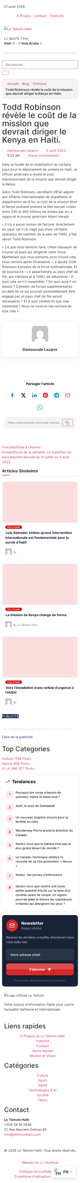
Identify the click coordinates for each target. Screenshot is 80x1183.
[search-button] (5, 72)
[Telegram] (56, 395)
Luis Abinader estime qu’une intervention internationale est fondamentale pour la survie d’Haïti (38, 537)
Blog (25, 84)
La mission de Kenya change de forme (36, 615)
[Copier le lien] (67, 422)
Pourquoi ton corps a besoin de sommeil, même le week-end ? (38, 795)
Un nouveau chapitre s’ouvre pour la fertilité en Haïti (42, 820)
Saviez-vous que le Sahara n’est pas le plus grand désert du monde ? (43, 846)
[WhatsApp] (40, 407)
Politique (39, 84)
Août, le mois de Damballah (35, 806)
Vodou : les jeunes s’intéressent (39, 875)
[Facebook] (12, 395)
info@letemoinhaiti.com (22, 1134)
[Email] (67, 395)
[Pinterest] (45, 395)
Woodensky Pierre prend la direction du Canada (44, 833)
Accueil (12, 84)
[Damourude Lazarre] (40, 334)
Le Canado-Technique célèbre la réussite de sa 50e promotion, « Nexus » (44, 861)
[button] (40, 53)
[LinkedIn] (34, 395)
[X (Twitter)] (23, 395)
